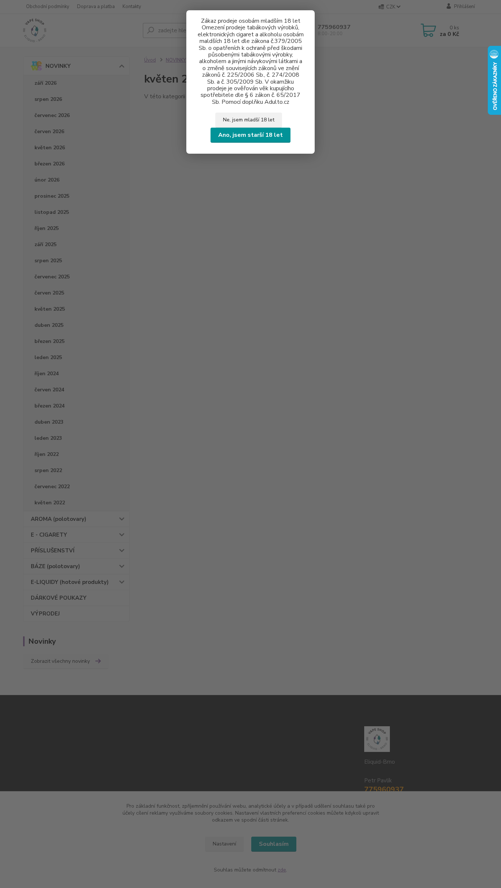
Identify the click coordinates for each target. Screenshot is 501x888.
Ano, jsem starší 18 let (250, 135)
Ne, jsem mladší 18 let (248, 119)
